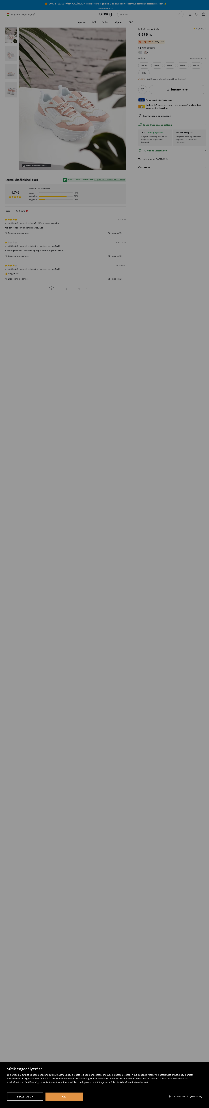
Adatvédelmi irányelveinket (134, 1082)
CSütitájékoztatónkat (105, 1082)
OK (64, 1096)
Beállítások (25, 1096)
